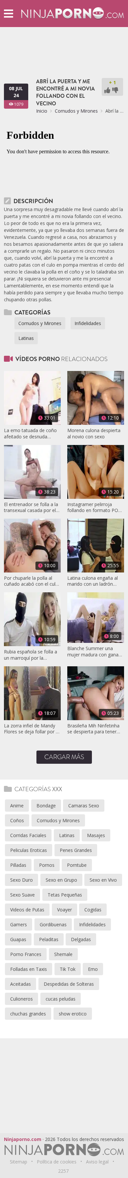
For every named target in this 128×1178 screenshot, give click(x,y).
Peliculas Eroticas (28, 850)
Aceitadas (20, 984)
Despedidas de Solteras (69, 984)
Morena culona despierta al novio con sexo (93, 433)
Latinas (26, 338)
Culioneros (21, 999)
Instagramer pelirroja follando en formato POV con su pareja (94, 507)
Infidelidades (88, 323)
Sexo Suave (22, 895)
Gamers (18, 924)
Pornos (46, 865)
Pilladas (18, 865)
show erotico (73, 1014)
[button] (8, 13)
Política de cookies (56, 1162)
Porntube (77, 865)
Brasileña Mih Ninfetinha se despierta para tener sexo (93, 729)
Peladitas (48, 939)
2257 (63, 1171)
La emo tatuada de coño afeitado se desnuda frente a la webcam (30, 433)
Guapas (18, 939)
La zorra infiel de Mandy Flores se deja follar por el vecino (31, 729)
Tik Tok (67, 969)
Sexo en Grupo (61, 880)
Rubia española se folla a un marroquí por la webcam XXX (30, 655)
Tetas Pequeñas (65, 895)
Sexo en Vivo (103, 880)
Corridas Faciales (28, 835)
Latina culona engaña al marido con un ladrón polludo (92, 581)
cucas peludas (60, 999)
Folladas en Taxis (28, 969)
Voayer (64, 909)
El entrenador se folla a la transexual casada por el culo (31, 507)
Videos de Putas (27, 909)
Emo (93, 969)
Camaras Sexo (83, 805)
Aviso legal (97, 1162)
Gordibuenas (53, 924)
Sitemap (18, 1162)
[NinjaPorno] (72, 13)
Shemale (63, 954)
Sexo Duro (21, 880)
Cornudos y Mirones (76, 111)
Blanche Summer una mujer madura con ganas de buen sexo (94, 651)
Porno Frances (25, 954)
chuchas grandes (28, 1014)
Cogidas (92, 909)
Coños (17, 820)
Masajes (96, 835)
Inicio (41, 111)
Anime (17, 805)
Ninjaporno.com (22, 1139)
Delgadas (81, 939)
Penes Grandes (76, 850)
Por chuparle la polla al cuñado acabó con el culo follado (31, 581)
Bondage (46, 805)
